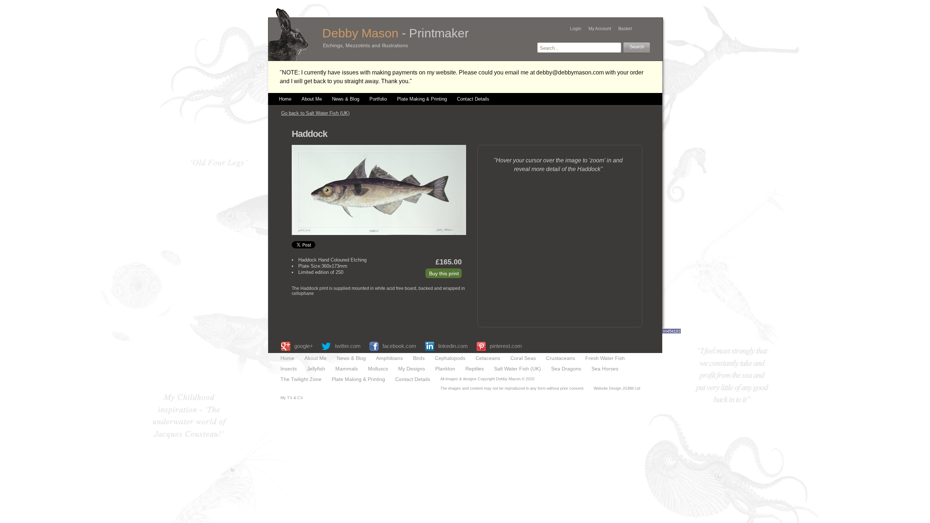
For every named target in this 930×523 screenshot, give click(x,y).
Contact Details (473, 99)
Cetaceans (488, 358)
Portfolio (378, 99)
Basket (625, 28)
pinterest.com (506, 346)
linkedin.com (453, 346)
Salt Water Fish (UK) (517, 369)
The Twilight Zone (301, 379)
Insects (288, 369)
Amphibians (389, 358)
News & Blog (345, 99)
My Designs (411, 369)
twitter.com (348, 346)
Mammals (346, 369)
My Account (600, 28)
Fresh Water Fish (605, 358)
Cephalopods (450, 358)
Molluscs (378, 369)
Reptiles (474, 369)
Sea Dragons (566, 369)
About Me (312, 99)
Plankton (445, 369)
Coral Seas (523, 358)
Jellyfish (316, 369)
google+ (303, 346)
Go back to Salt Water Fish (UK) (315, 113)
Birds (419, 358)
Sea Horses (604, 369)
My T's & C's (291, 398)
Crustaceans (560, 358)
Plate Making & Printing (422, 99)
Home (285, 99)
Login (575, 28)
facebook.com (399, 346)
